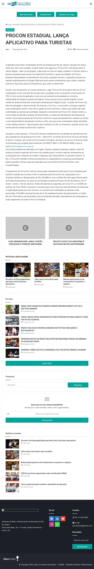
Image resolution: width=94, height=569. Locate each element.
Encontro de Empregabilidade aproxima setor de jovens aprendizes (18, 281)
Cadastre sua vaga (66, 14)
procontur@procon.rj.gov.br (22, 146)
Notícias (16, 24)
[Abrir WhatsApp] (88, 563)
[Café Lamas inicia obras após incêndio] (46, 270)
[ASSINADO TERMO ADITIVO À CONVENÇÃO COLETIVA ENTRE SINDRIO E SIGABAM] (12, 353)
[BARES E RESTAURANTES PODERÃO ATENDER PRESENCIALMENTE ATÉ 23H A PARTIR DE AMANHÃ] (12, 309)
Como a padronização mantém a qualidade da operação (44, 484)
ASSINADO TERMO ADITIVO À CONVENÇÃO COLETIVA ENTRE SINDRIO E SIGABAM (53, 350)
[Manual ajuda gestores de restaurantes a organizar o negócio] (75, 270)
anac (7, 49)
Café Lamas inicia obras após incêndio (37, 451)
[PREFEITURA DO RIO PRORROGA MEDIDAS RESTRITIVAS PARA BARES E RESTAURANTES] (12, 331)
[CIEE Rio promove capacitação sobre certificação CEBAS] (12, 476)
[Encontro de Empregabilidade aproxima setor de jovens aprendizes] (18, 270)
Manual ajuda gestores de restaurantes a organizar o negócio (74, 281)
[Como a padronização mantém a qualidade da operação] (12, 487)
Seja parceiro (45, 14)
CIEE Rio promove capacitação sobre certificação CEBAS (44, 473)
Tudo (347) (47, 363)
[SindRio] (19, 4)
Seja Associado (26, 14)
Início (9, 24)
